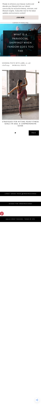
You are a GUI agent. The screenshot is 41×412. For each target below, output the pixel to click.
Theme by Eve (29, 219)
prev (2, 40)
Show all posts (19, 65)
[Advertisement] (20, 164)
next (39, 40)
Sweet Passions (17, 219)
